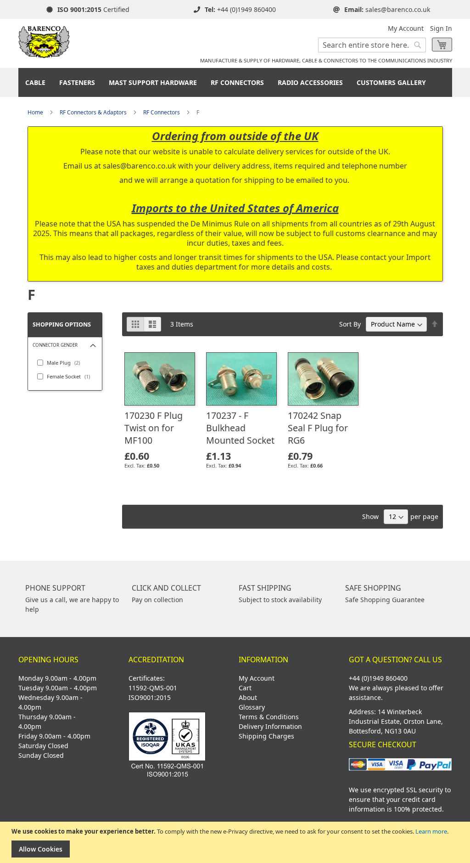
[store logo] (44, 38)
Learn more (431, 831)
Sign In (441, 28)
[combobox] (372, 45)
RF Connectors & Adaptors (93, 112)
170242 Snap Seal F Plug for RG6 (318, 427)
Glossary (252, 707)
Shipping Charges (266, 736)
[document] (236, 842)
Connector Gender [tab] (55, 345)
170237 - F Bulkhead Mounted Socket (240, 427)
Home (35, 112)
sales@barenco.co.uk (397, 9)
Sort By (350, 324)
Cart (245, 687)
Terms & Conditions (269, 716)
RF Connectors (161, 112)
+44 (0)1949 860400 (246, 9)
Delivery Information (270, 726)
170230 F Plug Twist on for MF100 (153, 427)
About (248, 697)
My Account (406, 28)
